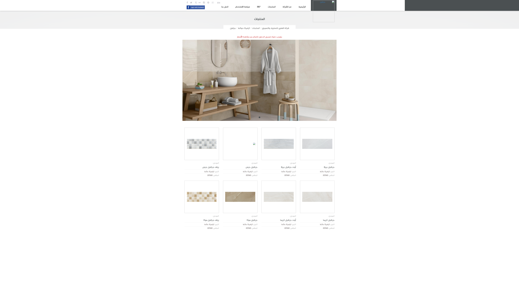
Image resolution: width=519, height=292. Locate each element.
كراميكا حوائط (244, 28)
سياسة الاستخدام (242, 7)
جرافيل (233, 28)
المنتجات (272, 7)
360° (259, 7)
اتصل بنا (224, 7)
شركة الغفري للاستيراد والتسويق (275, 28)
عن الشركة (287, 7)
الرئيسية (302, 7)
